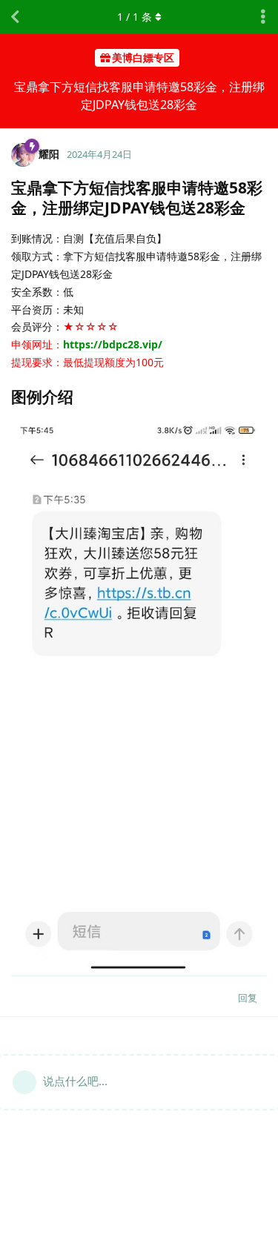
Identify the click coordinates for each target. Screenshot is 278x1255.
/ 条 (134, 17)
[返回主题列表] (15, 17)
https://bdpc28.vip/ (112, 344)
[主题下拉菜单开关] (263, 17)
